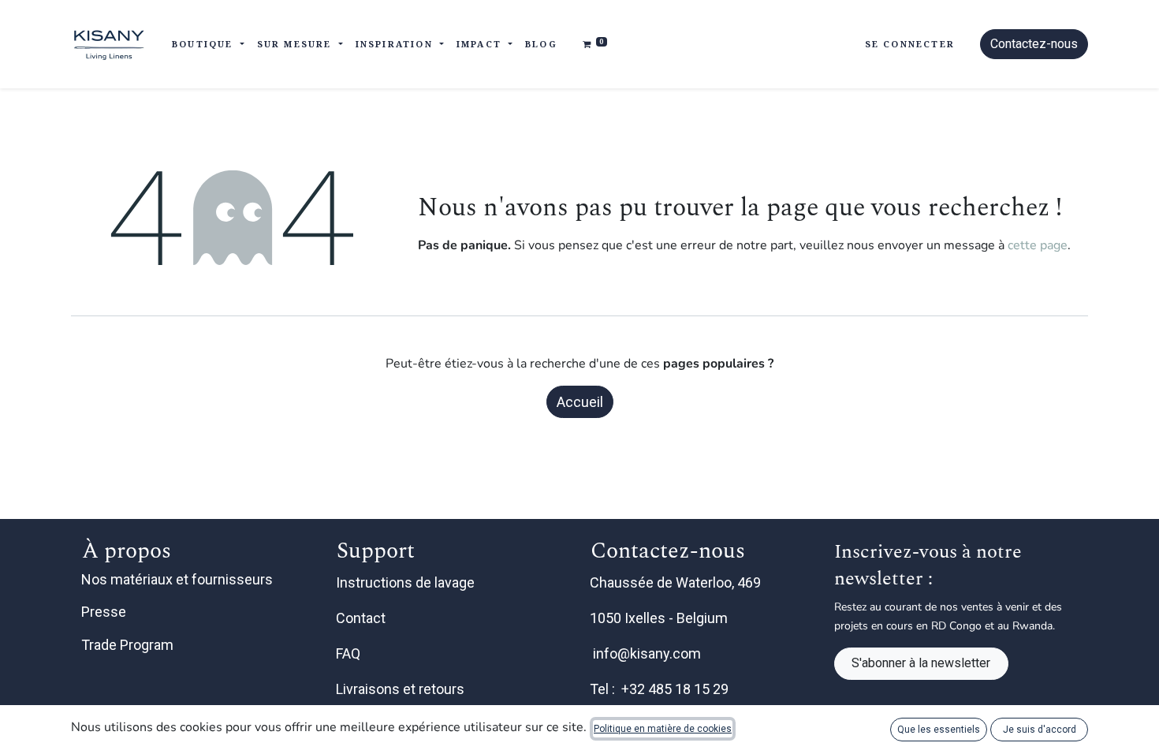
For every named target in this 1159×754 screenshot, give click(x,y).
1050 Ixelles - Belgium (660, 618)
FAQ (349, 653)
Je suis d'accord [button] (1039, 729)
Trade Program (127, 644)
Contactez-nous (1034, 43)
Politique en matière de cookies (663, 728)
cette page (1038, 245)
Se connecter (910, 44)
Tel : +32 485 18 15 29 (659, 689)
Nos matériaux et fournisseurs (177, 579)
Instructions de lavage (407, 582)
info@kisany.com (647, 653)
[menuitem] (541, 45)
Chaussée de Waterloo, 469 (677, 582)
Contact (362, 618)
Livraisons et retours (402, 689)
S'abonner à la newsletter (921, 662)
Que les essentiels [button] (938, 729)
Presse (103, 611)
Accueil (580, 402)
